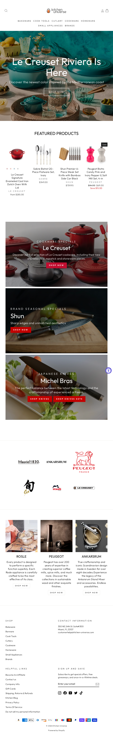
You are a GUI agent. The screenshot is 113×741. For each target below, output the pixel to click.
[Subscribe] (97, 684)
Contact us (11, 679)
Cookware (72, 21)
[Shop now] (56, 254)
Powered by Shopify (56, 730)
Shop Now (56, 91)
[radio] (7, 168)
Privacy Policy (12, 702)
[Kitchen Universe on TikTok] (81, 692)
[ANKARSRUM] (91, 536)
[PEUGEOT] (56, 536)
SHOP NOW (56, 593)
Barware (10, 631)
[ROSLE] (21, 536)
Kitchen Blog (12, 698)
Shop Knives (39, 399)
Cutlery (57, 21)
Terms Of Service (14, 707)
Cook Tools (41, 21)
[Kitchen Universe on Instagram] (59, 692)
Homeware (88, 21)
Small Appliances (50, 25)
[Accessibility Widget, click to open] (108, 370)
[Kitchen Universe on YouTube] (70, 692)
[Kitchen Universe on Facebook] (65, 692)
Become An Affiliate (15, 675)
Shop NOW (21, 586)
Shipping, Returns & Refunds (19, 693)
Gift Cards (11, 688)
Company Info (13, 684)
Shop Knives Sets (69, 399)
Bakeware (24, 21)
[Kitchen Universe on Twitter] (75, 692)
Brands (70, 25)
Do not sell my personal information (23, 711)
